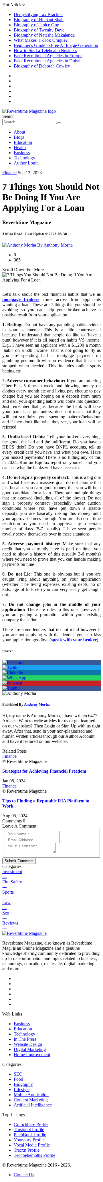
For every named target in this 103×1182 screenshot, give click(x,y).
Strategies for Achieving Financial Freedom (44, 771)
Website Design (28, 1044)
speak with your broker (74, 639)
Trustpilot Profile (29, 1129)
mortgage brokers (20, 299)
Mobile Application (31, 1094)
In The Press (25, 1039)
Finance (9, 172)
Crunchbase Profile (31, 1124)
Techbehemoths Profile (34, 1155)
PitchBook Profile (30, 1134)
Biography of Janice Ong (36, 24)
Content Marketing (31, 1099)
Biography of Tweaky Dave (39, 29)
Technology (24, 157)
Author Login (26, 162)
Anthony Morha (37, 704)
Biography (23, 1084)
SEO (18, 1074)
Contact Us (24, 1174)
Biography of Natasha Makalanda (44, 35)
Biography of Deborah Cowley (42, 66)
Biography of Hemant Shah (39, 19)
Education (23, 142)
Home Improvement (32, 1054)
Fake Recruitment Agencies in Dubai (47, 60)
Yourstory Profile (29, 1139)
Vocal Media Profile (32, 1145)
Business (22, 152)
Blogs (19, 137)
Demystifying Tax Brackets (38, 14)
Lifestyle (21, 1089)
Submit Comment (19, 861)
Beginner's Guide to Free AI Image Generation (56, 45)
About (19, 132)
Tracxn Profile (26, 1150)
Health (20, 147)
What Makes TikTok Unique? (41, 40)
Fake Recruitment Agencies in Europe (48, 55)
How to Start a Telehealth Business (45, 50)
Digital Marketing (30, 1049)
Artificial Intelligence (33, 1104)
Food (18, 1079)
